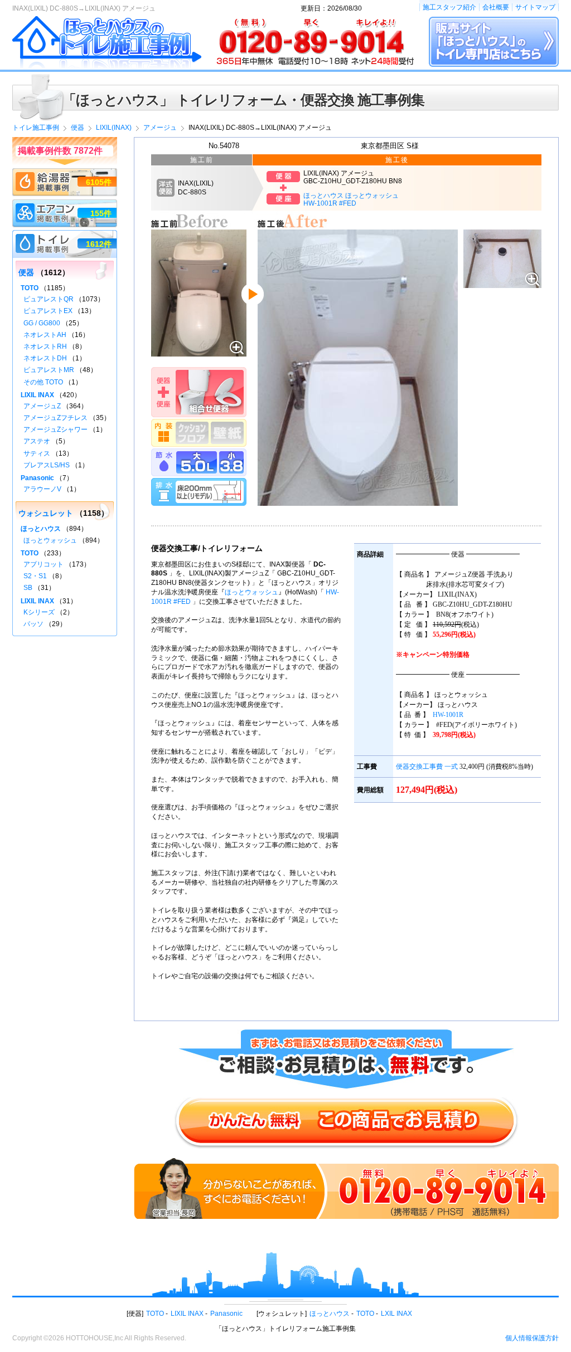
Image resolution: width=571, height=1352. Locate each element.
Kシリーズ (39, 612)
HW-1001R (448, 715)
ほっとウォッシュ (251, 592)
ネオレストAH (44, 335)
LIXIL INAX (37, 395)
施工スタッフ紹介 (449, 7)
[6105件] (64, 173)
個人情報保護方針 (532, 1338)
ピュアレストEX (47, 311)
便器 (26, 272)
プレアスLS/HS (46, 465)
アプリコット (43, 564)
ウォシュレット (45, 513)
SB (27, 588)
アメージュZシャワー (55, 429)
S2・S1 (35, 576)
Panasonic (37, 478)
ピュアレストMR (48, 370)
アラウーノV (42, 489)
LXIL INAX (396, 1313)
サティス (36, 453)
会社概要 (495, 7)
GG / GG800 (41, 323)
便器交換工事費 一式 (427, 766)
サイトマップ (535, 7)
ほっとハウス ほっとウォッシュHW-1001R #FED (351, 199)
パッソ (33, 624)
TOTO (29, 288)
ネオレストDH (45, 358)
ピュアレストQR (48, 299)
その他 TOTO (43, 382)
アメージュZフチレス (55, 418)
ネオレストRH (45, 346)
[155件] (64, 204)
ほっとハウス (41, 529)
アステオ (36, 441)
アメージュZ (42, 406)
